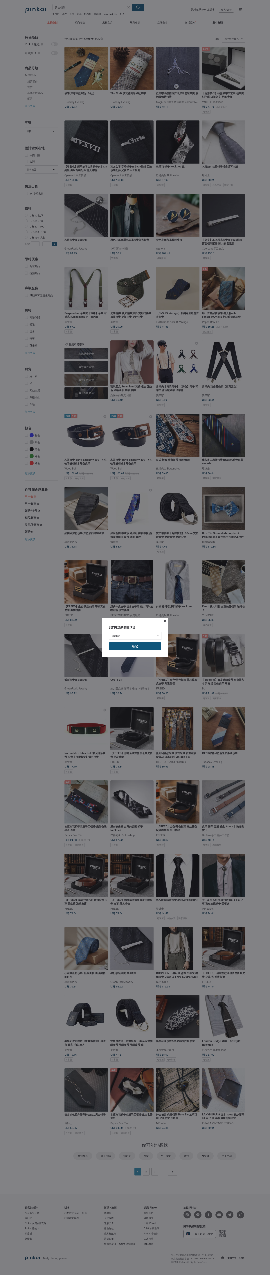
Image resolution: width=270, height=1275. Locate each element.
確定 (135, 646)
